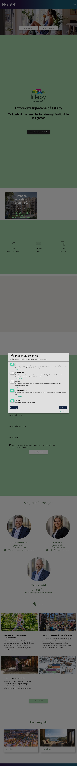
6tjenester (18, 370)
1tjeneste (18, 378)
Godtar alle (63, 408)
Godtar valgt (13, 408)
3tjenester (18, 387)
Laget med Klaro (62, 411)
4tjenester (19, 396)
